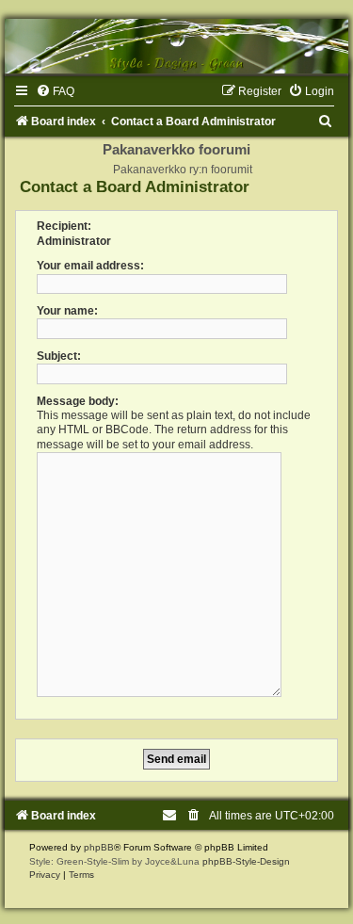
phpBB (99, 847)
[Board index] (176, 46)
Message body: (78, 401)
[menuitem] (55, 91)
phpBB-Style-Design (246, 861)
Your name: (67, 310)
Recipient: (64, 226)
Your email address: (90, 265)
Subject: (59, 356)
